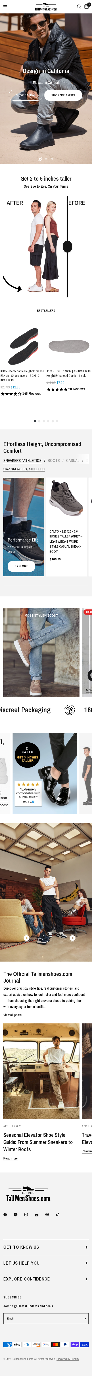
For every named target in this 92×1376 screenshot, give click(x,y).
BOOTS (54, 460)
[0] (86, 6)
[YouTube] (40, 1215)
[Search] (79, 6)
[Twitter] (19, 1215)
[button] (45, 145)
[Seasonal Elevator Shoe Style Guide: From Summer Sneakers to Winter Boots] (41, 1071)
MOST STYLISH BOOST (41, 615)
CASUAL (72, 460)
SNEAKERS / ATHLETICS (22, 460)
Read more (10, 1158)
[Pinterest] (50, 1214)
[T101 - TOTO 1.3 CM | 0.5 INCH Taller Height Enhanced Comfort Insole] (69, 343)
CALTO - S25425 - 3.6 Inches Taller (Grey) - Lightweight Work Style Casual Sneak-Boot (66, 541)
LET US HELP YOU (21, 1263)
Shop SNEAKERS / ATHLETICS (24, 469)
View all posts (12, 1015)
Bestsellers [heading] (46, 311)
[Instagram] (29, 1215)
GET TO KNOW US (21, 1247)
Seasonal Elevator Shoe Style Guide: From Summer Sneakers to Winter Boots (38, 1142)
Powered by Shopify (67, 1359)
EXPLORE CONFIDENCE (26, 1279)
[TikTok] (61, 1214)
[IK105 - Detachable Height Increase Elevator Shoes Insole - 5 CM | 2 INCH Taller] (23, 343)
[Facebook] (8, 1215)
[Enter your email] (84, 1318)
